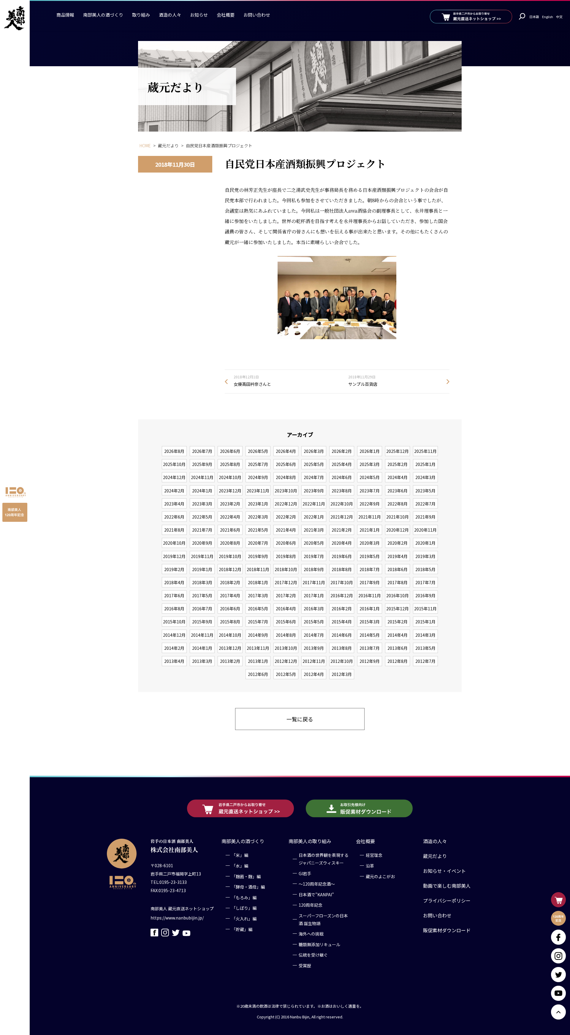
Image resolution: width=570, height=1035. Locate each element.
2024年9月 (258, 477)
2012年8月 (397, 661)
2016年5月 (258, 608)
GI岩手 (305, 873)
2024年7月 (314, 477)
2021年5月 (258, 530)
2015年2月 (397, 622)
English (547, 16)
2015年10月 (174, 622)
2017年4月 (230, 595)
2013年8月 (342, 648)
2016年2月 (342, 608)
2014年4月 (397, 635)
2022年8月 (397, 504)
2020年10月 (174, 543)
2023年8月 (342, 491)
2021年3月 (314, 530)
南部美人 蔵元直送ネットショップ (182, 908)
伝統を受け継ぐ (313, 955)
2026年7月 (202, 451)
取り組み (141, 15)
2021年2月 (342, 530)
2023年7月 (370, 491)
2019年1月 (202, 569)
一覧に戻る (299, 719)
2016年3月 (314, 608)
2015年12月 (397, 608)
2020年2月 (397, 543)
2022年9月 (370, 504)
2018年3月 (202, 582)
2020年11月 (425, 530)
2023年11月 (258, 491)
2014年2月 (174, 648)
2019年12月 (174, 556)
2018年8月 (342, 569)
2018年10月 (286, 569)
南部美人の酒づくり (103, 15)
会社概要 (226, 15)
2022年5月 (202, 517)
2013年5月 (425, 648)
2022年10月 (341, 504)
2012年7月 (425, 661)
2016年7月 (202, 608)
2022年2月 (286, 517)
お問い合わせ (256, 15)
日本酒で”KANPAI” (316, 894)
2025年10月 (174, 464)
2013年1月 (258, 661)
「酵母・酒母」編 (248, 886)
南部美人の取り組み (310, 841)
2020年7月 (258, 543)
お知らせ (199, 15)
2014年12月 (174, 635)
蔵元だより (435, 855)
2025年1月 (425, 464)
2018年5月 (425, 569)
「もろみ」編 (244, 897)
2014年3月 (425, 635)
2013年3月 (202, 661)
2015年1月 (425, 622)
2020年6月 (286, 543)
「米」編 (240, 855)
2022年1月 (314, 517)
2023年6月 (397, 491)
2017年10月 (341, 582)
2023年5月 (425, 491)
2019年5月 (370, 556)
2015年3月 (370, 622)
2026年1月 (370, 451)
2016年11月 (369, 595)
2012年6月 (258, 674)
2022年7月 (425, 504)
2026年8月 (174, 451)
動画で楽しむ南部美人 (447, 885)
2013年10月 (286, 648)
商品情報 (65, 15)
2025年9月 (202, 464)
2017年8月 (397, 582)
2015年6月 (286, 622)
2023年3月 (202, 504)
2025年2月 (397, 464)
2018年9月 (314, 569)
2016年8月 (174, 608)
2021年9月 (425, 517)
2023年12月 (230, 491)
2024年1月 (202, 491)
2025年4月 (342, 464)
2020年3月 (370, 543)
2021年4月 (286, 530)
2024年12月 (174, 477)
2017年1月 (314, 595)
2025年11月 (425, 451)
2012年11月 (314, 661)
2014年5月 (370, 635)
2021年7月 (202, 530)
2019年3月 (425, 556)
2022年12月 (286, 504)
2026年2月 (342, 451)
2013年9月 (314, 648)
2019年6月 (342, 556)
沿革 (370, 865)
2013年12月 (230, 648)
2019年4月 (397, 556)
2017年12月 (286, 582)
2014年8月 (286, 635)
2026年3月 (314, 451)
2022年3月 (258, 517)
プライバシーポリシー (447, 900)
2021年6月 (230, 530)
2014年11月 (202, 635)
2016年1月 (370, 608)
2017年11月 (314, 582)
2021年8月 (174, 530)
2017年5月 (202, 595)
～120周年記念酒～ (317, 884)
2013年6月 (397, 648)
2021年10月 (397, 517)
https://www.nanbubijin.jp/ (177, 917)
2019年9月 (258, 556)
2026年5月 (258, 451)
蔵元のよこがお (380, 876)
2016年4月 (286, 608)
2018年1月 (258, 582)
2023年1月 (258, 504)
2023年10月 (286, 491)
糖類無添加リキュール (319, 944)
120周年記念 (310, 905)
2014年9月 (258, 635)
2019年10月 (230, 556)
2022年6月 (174, 517)
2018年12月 (230, 569)
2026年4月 (286, 451)
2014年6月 (342, 635)
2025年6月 (286, 464)
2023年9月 (314, 491)
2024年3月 (425, 477)
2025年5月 (314, 464)
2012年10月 (341, 661)
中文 (559, 16)
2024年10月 (230, 477)
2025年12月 (397, 451)
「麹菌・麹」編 (246, 876)
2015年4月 (342, 622)
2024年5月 (370, 477)
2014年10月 (230, 635)
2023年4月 (174, 504)
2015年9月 (202, 622)
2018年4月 (174, 582)
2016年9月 (425, 595)
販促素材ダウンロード (447, 930)
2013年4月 (174, 661)
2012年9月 (370, 661)
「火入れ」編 (244, 918)
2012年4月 (314, 674)
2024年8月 (286, 477)
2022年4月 (230, 517)
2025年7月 (258, 464)
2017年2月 (286, 595)
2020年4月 (342, 543)
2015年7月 (258, 622)
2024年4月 (397, 477)
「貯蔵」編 (242, 929)
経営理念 (374, 855)
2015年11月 (425, 608)
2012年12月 (286, 661)
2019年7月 (314, 556)
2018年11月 (258, 569)
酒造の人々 (170, 15)
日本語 (534, 16)
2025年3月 (370, 464)
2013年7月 (370, 648)
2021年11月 (369, 517)
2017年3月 (258, 595)
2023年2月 (230, 504)
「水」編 (240, 865)
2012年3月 (342, 674)
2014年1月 (202, 648)
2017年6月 (174, 595)
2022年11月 (314, 504)
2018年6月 (397, 569)
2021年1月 (370, 530)
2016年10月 (397, 595)
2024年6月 (342, 477)
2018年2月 (230, 582)
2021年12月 (341, 517)
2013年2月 (230, 661)
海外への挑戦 (311, 933)
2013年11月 (258, 648)
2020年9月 (202, 543)
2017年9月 (370, 582)
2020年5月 (314, 543)
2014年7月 (314, 635)
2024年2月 (174, 491)
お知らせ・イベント (444, 870)
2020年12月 (397, 530)
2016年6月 (230, 608)
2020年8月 (230, 543)
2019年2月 (174, 569)
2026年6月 (230, 451)
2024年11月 (202, 477)
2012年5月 (286, 674)
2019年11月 (202, 556)
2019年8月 (286, 556)
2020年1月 (425, 543)
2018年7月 (370, 569)
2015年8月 (230, 622)
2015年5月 (314, 622)
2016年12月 (341, 595)
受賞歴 (305, 965)
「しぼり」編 (244, 908)
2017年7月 (425, 582)
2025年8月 (230, 464)
